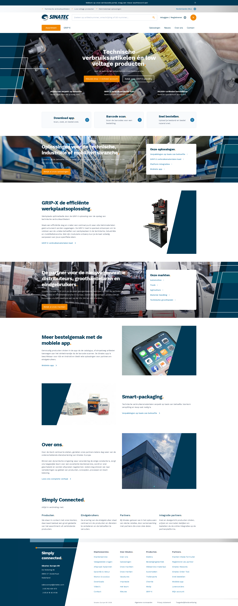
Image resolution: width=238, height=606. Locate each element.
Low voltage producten (84, 9)
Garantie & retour (102, 572)
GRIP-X (67, 28)
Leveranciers (178, 586)
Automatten (151, 572)
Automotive (156, 280)
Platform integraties (160, 164)
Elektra (149, 557)
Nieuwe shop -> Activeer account (102, 79)
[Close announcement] (195, 2)
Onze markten (126, 567)
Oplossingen (154, 28)
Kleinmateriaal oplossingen (110, 9)
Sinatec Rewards (180, 567)
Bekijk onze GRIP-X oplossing (138, 79)
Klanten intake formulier (183, 557)
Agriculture (155, 290)
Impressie (124, 581)
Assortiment (51, 28)
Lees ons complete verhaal (55, 479)
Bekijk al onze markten (54, 307)
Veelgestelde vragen (103, 562)
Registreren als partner (182, 562)
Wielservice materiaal (156, 567)
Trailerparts (151, 576)
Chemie (149, 581)
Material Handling (158, 295)
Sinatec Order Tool (180, 572)
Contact (190, 28)
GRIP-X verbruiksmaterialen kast (165, 159)
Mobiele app (156, 169)
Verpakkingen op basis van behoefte (167, 154)
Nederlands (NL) (184, 9)
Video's (97, 586)
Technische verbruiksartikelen (57, 9)
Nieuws (167, 28)
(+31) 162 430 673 (50, 589)
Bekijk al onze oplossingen (56, 171)
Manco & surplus (102, 576)
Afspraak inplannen (103, 567)
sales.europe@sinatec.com (53, 585)
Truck (152, 285)
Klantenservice (100, 557)
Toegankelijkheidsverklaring (186, 602)
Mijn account (178, 591)
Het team (124, 586)
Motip (148, 586)
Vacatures (124, 576)
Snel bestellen (178, 576)
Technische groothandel (161, 300)
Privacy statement (164, 602)
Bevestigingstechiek (155, 562)
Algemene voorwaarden (143, 602)
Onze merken (126, 572)
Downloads (99, 581)
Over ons (179, 28)
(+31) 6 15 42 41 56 (50, 593)
